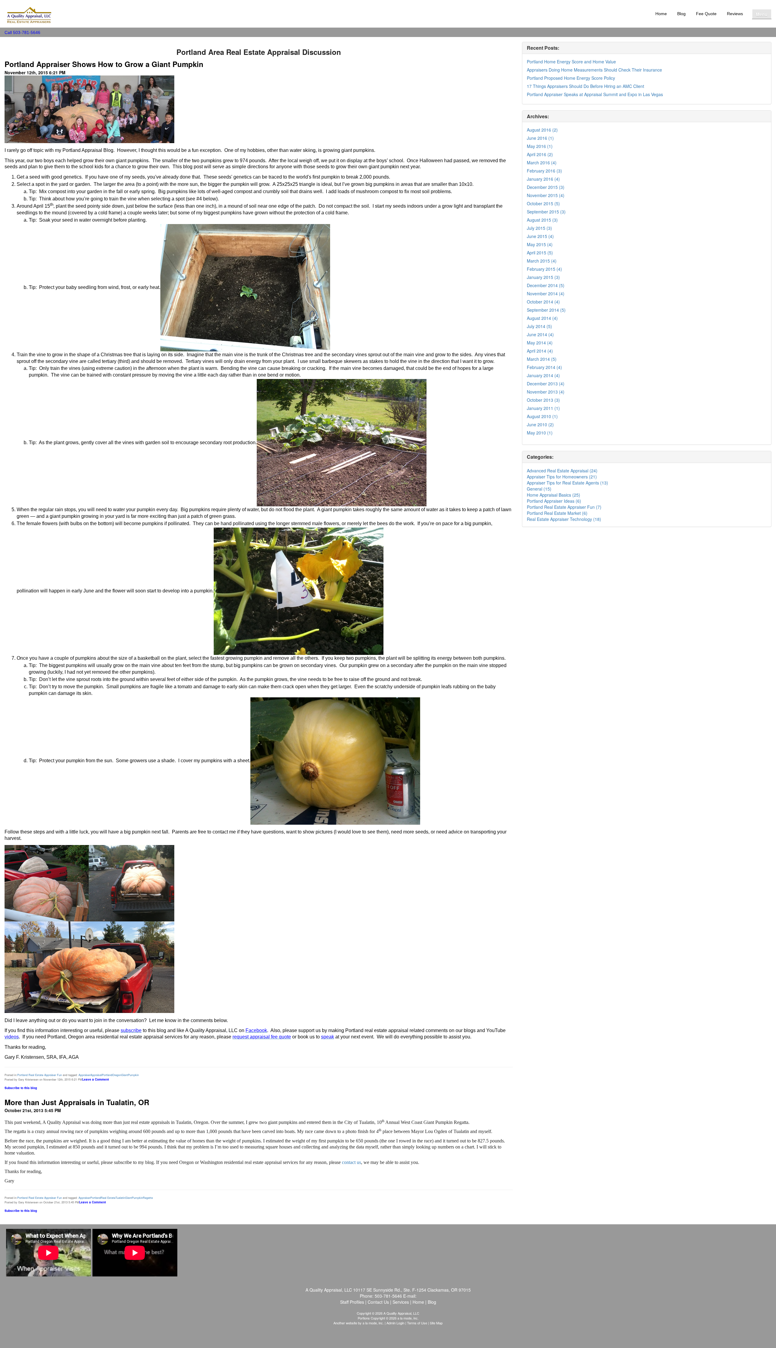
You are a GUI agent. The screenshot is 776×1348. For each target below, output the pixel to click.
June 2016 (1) (540, 138)
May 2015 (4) (540, 244)
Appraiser (84, 1075)
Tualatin (120, 1198)
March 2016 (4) (542, 162)
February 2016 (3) (544, 171)
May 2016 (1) (540, 146)
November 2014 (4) (545, 293)
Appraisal (96, 1075)
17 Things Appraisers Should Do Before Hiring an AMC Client (585, 86)
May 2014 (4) (540, 343)
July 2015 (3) (539, 228)
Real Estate (108, 1198)
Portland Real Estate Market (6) (557, 513)
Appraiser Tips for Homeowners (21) (562, 477)
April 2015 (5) (540, 253)
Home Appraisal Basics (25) (553, 495)
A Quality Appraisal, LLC (87, 9)
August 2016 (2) (542, 130)
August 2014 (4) (542, 318)
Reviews (735, 13)
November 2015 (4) (545, 195)
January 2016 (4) (543, 179)
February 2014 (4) (544, 367)
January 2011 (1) (543, 408)
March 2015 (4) (542, 261)
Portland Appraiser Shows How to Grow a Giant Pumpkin (104, 64)
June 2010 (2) (540, 424)
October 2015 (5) (543, 203)
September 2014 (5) (546, 310)
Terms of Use (417, 1322)
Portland (107, 1075)
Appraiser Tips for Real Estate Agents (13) (567, 483)
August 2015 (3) (542, 220)
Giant (124, 1075)
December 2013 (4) (545, 384)
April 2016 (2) (540, 154)
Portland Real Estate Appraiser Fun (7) (564, 507)
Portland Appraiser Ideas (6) (554, 501)
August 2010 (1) (542, 416)
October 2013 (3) (543, 400)
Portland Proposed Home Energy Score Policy (571, 78)
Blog (681, 13)
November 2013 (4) (545, 392)
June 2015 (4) (540, 236)
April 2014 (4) (540, 351)
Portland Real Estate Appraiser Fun (39, 1075)
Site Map (436, 1322)
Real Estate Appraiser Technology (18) (564, 519)
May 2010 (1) (540, 433)
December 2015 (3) (545, 187)
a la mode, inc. (373, 1322)
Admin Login (395, 1322)
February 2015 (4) (544, 269)
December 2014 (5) (545, 285)
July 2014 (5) (539, 326)
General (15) (539, 489)
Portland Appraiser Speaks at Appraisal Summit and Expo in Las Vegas (595, 94)
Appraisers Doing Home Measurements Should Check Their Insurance (594, 70)
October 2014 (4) (543, 302)
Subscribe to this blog (21, 1088)
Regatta (148, 1198)
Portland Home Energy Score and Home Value (571, 62)
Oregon (116, 1075)
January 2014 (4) (543, 375)
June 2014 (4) (540, 334)
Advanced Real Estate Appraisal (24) (562, 471)
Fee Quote (706, 13)
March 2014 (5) (542, 359)
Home (661, 13)
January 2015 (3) (543, 277)
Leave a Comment (95, 1079)
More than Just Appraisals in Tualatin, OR (77, 1102)
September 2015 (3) (546, 212)
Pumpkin (133, 1075)
